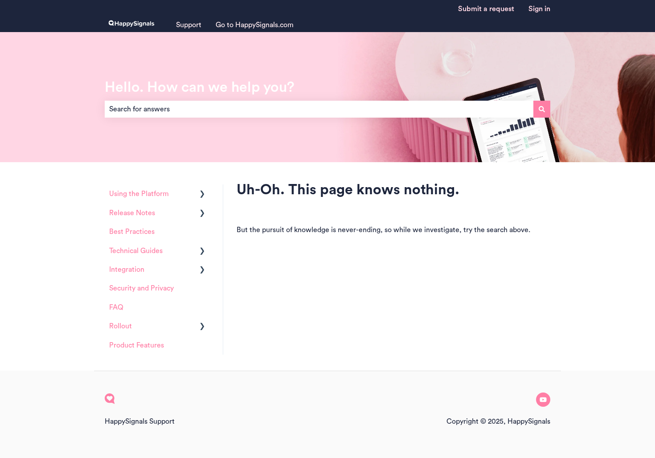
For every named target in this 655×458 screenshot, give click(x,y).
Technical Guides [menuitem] (136, 250)
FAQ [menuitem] (116, 307)
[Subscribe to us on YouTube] (543, 400)
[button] (202, 194)
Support (188, 25)
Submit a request (486, 8)
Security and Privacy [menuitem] (141, 288)
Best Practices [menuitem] (132, 231)
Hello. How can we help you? (200, 87)
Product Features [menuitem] (136, 345)
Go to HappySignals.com (255, 25)
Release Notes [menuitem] (132, 213)
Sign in (539, 8)
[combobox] (319, 109)
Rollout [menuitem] (120, 326)
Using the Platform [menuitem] (139, 193)
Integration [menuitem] (126, 269)
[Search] (541, 109)
